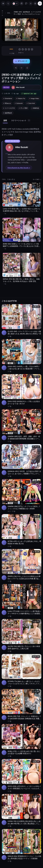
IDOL (8, 13)
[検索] (8, 3)
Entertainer (8, 98)
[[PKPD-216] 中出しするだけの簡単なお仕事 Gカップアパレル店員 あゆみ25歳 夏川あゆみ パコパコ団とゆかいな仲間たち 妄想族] (21, 557)
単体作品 (20, 112)
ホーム (2, 13)
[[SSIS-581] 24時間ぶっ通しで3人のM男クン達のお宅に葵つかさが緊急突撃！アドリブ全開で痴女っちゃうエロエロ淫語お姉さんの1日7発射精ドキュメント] (21, 351)
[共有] (15, 67)
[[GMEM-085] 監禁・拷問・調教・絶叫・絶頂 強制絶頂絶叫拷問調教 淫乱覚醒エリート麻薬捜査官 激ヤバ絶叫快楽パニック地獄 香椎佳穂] (21, 420)
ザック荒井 (8, 112)
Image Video (9, 102)
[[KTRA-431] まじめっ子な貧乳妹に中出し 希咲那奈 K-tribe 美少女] (21, 523)
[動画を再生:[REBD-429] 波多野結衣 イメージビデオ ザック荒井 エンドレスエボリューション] (21, 29)
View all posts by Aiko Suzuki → (18, 167)
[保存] (26, 67)
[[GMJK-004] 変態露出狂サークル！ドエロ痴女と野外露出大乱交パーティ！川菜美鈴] (21, 831)
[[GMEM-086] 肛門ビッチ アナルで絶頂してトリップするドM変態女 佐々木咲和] (21, 488)
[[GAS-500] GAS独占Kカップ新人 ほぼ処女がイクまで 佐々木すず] (21, 386)
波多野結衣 (32, 112)
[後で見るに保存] (37, 304)
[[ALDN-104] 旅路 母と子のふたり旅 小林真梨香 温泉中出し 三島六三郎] (21, 625)
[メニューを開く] (3, 3)
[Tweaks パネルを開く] (34, 3)
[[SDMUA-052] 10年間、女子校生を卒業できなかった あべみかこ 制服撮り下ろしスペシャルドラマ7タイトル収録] (21, 454)
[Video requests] (20, 3)
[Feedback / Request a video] (25, 3)
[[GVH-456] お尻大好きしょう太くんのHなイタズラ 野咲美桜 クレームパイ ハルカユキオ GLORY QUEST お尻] (21, 762)
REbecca (22, 102)
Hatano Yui (21, 98)
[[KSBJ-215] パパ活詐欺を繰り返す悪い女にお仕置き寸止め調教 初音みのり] (21, 728)
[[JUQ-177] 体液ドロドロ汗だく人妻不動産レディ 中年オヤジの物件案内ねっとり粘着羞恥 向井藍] (21, 591)
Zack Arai (8, 107)
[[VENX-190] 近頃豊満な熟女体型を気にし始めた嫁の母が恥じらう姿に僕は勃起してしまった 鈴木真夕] (21, 796)
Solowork (33, 102)
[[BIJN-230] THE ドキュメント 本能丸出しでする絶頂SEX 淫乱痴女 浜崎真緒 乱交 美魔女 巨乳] (21, 694)
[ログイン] (39, 3)
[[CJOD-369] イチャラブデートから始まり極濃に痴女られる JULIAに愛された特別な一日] (21, 317)
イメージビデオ (22, 107)
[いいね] (21, 67)
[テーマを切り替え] (29, 3)
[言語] (14, 3)
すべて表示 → (36, 179)
